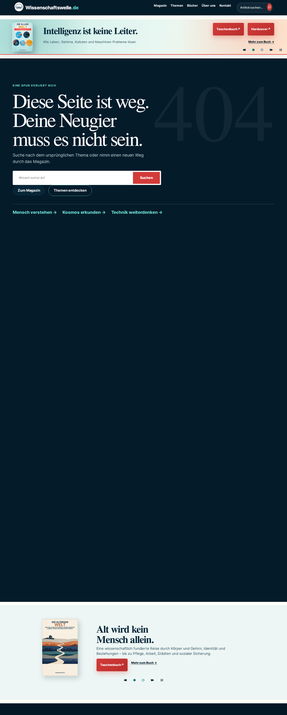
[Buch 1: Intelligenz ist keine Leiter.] (253, 50)
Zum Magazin (29, 190)
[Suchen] (269, 7)
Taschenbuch (228, 29)
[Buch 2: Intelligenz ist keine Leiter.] (143, 680)
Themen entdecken (70, 190)
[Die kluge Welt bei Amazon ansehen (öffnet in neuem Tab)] (24, 36)
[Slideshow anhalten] (280, 50)
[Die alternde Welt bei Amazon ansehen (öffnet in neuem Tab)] (62, 647)
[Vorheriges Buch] (244, 50)
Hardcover (261, 29)
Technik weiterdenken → (137, 212)
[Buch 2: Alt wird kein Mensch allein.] (262, 50)
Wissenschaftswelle (51, 8)
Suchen (146, 178)
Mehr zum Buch (261, 42)
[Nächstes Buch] (271, 50)
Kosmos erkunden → (84, 212)
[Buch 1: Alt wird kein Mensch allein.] (134, 680)
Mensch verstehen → (35, 212)
